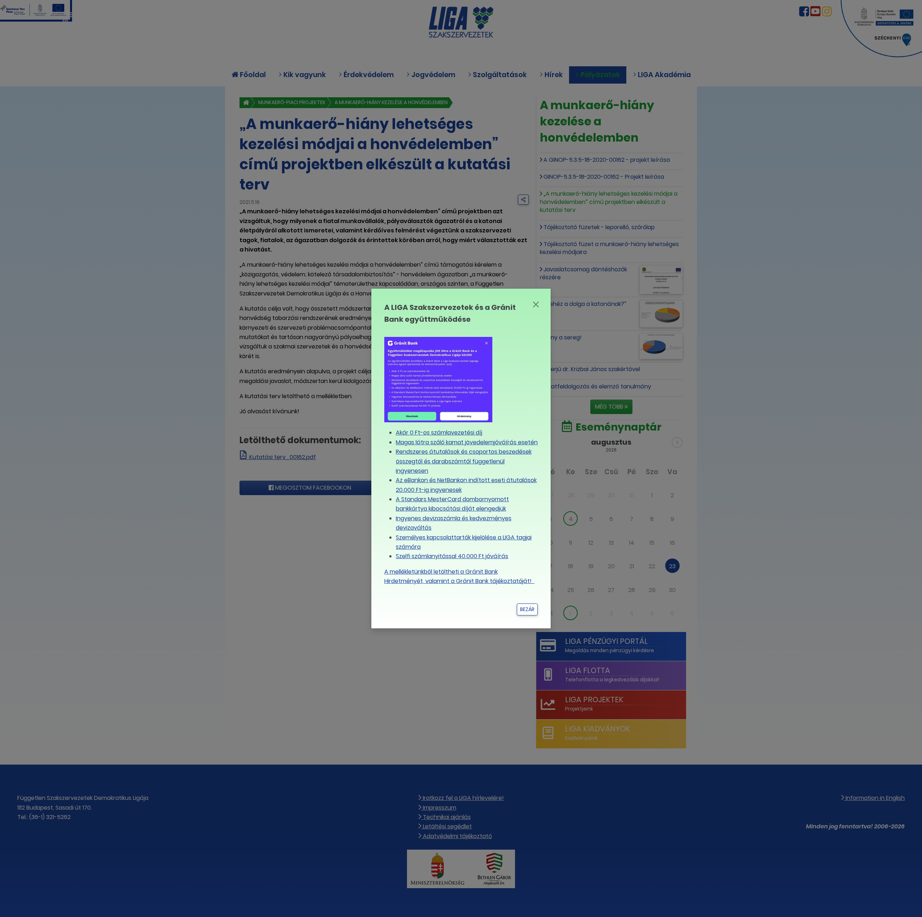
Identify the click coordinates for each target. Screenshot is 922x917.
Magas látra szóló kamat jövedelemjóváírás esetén (467, 442)
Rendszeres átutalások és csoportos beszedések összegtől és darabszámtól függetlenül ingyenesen (464, 461)
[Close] (536, 304)
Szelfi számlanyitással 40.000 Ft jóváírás (452, 556)
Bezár (527, 609)
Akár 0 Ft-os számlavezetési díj (439, 432)
